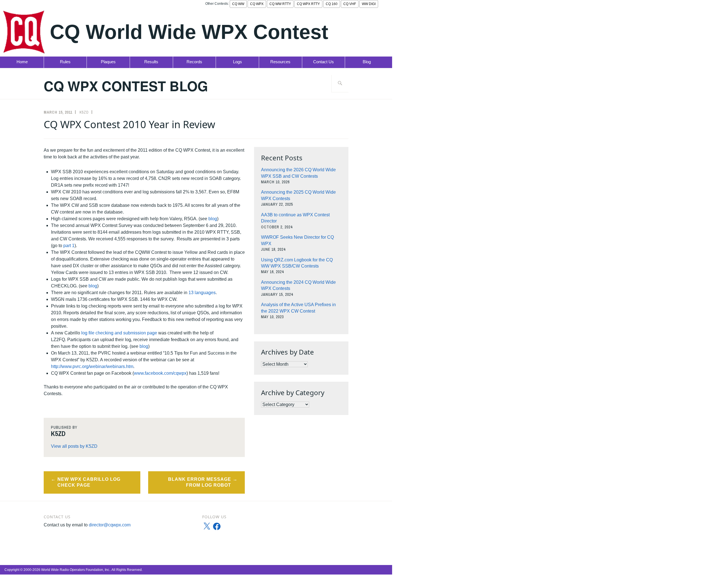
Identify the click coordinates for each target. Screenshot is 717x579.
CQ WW (238, 4)
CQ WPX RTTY (308, 4)
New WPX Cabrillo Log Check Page (88, 482)
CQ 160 (331, 4)
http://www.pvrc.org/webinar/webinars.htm (92, 366)
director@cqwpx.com (110, 524)
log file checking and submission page (119, 332)
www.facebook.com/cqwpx (160, 373)
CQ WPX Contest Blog (126, 85)
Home (22, 61)
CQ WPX (257, 4)
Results (151, 61)
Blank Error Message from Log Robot (199, 482)
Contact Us (323, 61)
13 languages (202, 292)
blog (212, 218)
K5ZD (84, 112)
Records (194, 61)
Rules (65, 61)
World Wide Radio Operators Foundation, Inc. (75, 570)
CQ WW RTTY (280, 4)
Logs (237, 61)
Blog (367, 61)
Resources (280, 61)
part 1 (69, 245)
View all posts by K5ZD (74, 446)
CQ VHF (349, 4)
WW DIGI (369, 4)
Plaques (108, 61)
